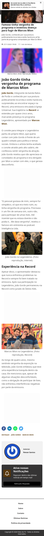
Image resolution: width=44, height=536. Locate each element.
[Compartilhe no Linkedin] (9, 428)
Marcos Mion (28, 435)
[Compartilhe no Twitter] (21, 428)
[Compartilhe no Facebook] (4, 428)
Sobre (20, 508)
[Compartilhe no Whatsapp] (15, 428)
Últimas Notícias (21, 518)
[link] (12, 451)
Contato (20, 513)
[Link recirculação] (6, 5)
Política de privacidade (20, 523)
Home (20, 503)
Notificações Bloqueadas (22, 484)
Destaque (5, 435)
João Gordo (16, 435)
